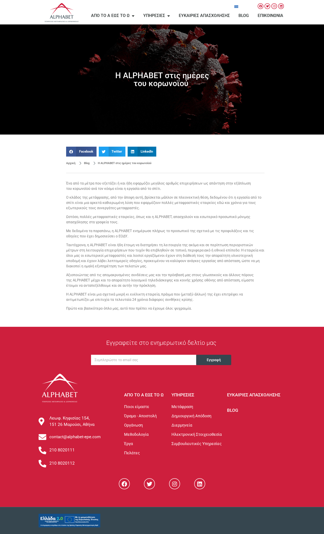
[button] (81, 152)
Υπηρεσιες (154, 15)
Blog (243, 15)
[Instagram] (274, 6)
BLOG (232, 410)
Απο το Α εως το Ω (110, 15)
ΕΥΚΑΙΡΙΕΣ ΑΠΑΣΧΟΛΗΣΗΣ (253, 394)
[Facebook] (260, 6)
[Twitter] (267, 6)
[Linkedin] (281, 6)
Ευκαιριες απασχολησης (204, 15)
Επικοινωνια (270, 15)
